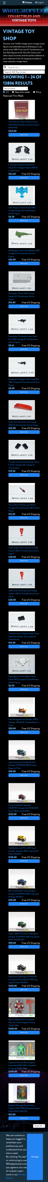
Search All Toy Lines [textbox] (15, 72)
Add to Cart (24, 135)
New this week (22, 92)
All (7, 92)
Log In (40, 3)
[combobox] (24, 72)
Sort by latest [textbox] (9, 89)
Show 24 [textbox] (38, 1126)
